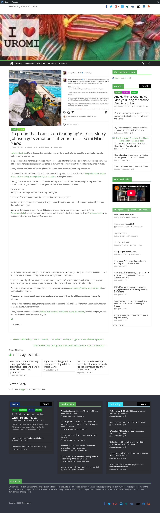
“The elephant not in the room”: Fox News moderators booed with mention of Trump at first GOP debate (79, 424)
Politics (63, 63)
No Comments (133, 217)
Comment (146, 209)
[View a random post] (148, 63)
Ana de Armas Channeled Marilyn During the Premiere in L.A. (131, 100)
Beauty (118, 92)
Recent (133, 209)
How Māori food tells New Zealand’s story (29, 446)
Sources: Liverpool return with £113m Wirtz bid (80, 467)
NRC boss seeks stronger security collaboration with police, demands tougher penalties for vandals (92, 365)
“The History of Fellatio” (124, 215)
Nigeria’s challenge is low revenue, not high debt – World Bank (57, 364)
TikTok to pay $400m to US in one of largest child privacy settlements (128, 412)
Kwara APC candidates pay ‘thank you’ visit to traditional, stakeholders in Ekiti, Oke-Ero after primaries (24, 367)
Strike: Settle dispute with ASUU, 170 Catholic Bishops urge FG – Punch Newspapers (57, 339)
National (29, 63)
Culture (41, 63)
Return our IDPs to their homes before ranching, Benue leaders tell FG (130, 262)
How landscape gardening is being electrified (127, 422)
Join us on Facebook (123, 78)
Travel (31, 410)
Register (15, 2)
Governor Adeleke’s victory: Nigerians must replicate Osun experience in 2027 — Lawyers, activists (131, 275)
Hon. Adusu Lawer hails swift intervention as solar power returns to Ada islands (131, 156)
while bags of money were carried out (85, 288)
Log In (7, 2)
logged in (24, 389)
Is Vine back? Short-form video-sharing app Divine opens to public (127, 432)
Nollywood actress (19, 153)
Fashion (52, 63)
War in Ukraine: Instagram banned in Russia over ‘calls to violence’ (71, 345)
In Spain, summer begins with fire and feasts (28, 415)
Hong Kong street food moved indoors (28, 438)
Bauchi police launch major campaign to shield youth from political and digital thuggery (130, 303)
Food (15, 410)
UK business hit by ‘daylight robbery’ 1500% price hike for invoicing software (127, 443)
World (19, 63)
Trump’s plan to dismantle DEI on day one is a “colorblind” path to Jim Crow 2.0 (79, 457)
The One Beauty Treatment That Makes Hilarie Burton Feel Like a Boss (130, 144)
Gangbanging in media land (125, 252)
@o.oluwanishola (18, 213)
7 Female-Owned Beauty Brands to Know (131, 166)
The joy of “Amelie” (122, 242)
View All (145, 86)
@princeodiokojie (95, 213)
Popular (120, 209)
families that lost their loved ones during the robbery (63, 311)
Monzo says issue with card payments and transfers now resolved (127, 465)
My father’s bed (120, 233)
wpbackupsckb (32, 147)
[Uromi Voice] (11, 63)
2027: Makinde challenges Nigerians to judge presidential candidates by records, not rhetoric (130, 289)
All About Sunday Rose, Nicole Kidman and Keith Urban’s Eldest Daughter (78, 446)
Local (14, 129)
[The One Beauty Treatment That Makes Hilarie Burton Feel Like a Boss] (131, 138)
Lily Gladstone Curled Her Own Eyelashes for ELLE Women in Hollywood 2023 (131, 128)
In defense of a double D (124, 224)
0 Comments (57, 147)
